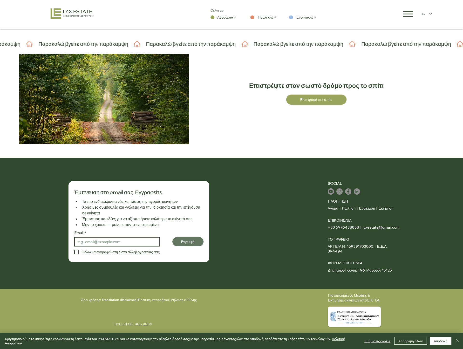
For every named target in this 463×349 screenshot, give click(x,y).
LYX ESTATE (77, 11)
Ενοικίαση (367, 208)
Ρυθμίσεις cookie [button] (377, 341)
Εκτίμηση (386, 208)
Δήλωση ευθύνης (184, 300)
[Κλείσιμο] (457, 340)
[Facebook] (348, 191)
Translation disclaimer (119, 300)
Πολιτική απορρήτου (153, 300)
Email (80, 232)
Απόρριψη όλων (410, 341)
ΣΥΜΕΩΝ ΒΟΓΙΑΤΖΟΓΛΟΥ (78, 16)
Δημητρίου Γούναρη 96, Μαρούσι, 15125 (360, 270)
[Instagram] (339, 191)
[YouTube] (331, 191)
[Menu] (408, 13)
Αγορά (333, 208)
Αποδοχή (440, 341)
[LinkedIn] (357, 191)
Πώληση (348, 208)
